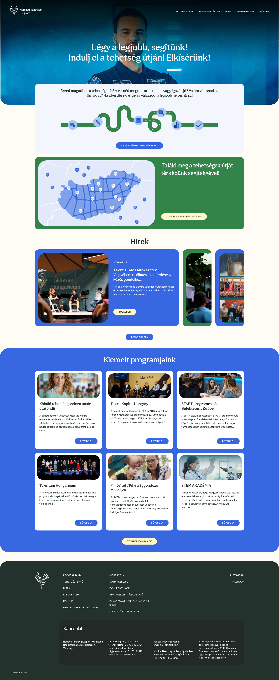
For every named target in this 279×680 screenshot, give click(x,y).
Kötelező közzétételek (124, 611)
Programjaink (185, 11)
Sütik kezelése (118, 581)
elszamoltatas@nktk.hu (177, 654)
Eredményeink (246, 11)
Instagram (237, 575)
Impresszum (116, 575)
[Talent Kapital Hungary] (139, 385)
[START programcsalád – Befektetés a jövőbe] (210, 385)
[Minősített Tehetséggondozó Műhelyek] (139, 467)
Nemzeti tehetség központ (80, 607)
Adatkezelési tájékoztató (126, 594)
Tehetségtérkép (209, 11)
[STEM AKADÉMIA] (210, 467)
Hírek (228, 11)
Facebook (238, 581)
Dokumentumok (119, 588)
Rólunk (264, 11)
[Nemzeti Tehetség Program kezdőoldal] (30, 11)
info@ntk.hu (127, 648)
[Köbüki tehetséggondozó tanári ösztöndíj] (68, 385)
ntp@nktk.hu (172, 645)
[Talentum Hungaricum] (68, 467)
